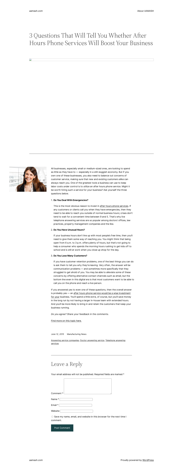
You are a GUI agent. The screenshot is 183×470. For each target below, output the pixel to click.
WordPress (148, 460)
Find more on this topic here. (66, 320)
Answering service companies (65, 340)
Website (55, 411)
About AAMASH (145, 11)
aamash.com (36, 11)
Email (54, 405)
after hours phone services (114, 206)
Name (55, 399)
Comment (57, 393)
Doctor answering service (92, 340)
